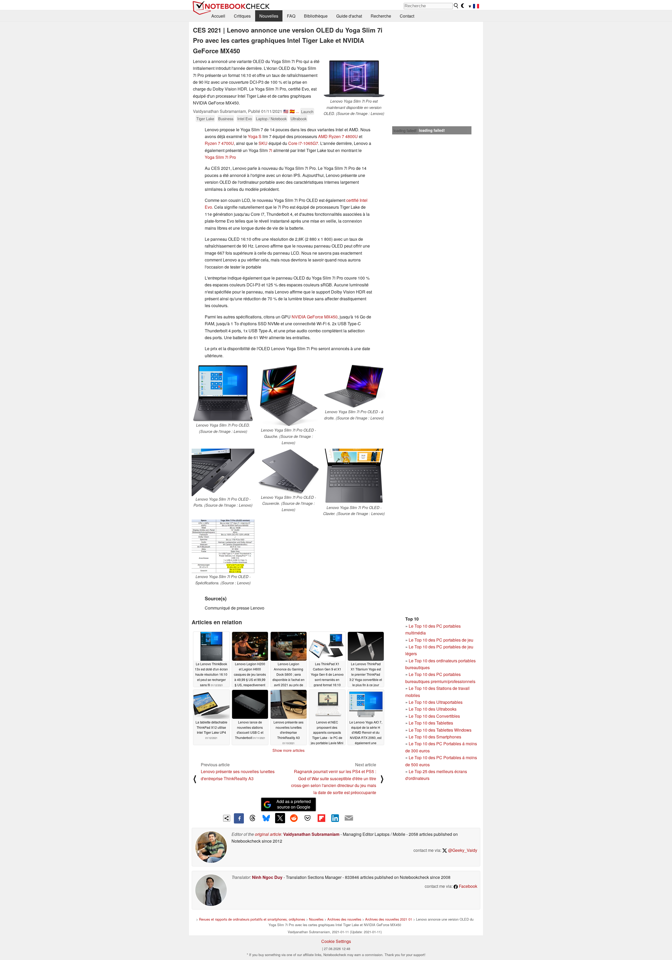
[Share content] (226, 818)
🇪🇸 (292, 111)
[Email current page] (349, 818)
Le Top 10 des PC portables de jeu (441, 640)
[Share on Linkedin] (335, 818)
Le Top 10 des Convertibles (434, 716)
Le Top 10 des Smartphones (435, 737)
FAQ (291, 16)
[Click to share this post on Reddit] (294, 818)
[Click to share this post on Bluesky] (266, 818)
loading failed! (405, 130)
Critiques (242, 16)
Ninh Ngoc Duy (267, 877)
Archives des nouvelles (344, 919)
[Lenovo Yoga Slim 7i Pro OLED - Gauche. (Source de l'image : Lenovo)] (288, 395)
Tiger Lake (205, 118)
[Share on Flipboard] (321, 818)
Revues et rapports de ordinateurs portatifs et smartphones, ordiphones (252, 919)
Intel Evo (244, 118)
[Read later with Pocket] (308, 818)
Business (225, 118)
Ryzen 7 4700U (219, 143)
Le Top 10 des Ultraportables (436, 702)
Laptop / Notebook (271, 118)
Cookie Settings (336, 941)
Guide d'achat (349, 16)
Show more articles (288, 750)
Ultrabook (299, 118)
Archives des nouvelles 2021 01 (388, 919)
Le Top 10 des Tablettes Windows (440, 730)
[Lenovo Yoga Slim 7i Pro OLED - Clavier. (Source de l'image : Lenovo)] (354, 477)
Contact (407, 16)
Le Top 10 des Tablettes (431, 723)
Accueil (218, 16)
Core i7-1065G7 (303, 143)
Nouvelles (268, 16)
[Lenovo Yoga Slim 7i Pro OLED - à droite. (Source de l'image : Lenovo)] (354, 386)
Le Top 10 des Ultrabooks (432, 709)
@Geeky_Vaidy (462, 850)
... (297, 111)
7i (270, 150)
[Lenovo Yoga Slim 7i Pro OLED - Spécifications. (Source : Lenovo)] (223, 547)
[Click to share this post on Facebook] (239, 818)
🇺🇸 (285, 111)
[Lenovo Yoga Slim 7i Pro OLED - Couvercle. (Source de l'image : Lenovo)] (288, 471)
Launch (307, 111)
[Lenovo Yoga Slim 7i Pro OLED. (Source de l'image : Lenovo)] (223, 392)
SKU (263, 143)
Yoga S (254, 136)
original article (268, 834)
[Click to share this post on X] (280, 818)
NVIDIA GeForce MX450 (315, 317)
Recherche (381, 16)
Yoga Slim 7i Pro (220, 157)
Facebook (467, 886)
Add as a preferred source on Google (293, 804)
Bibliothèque (316, 16)
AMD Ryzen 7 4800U (338, 136)
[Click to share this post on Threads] (253, 818)
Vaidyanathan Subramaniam (311, 834)
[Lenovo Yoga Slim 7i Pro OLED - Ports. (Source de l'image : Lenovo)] (223, 472)
